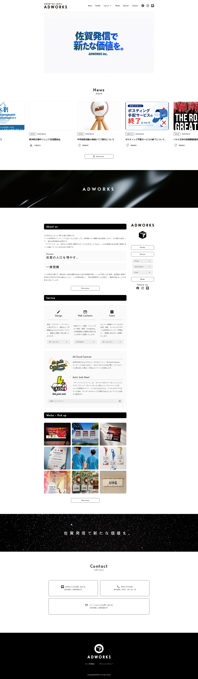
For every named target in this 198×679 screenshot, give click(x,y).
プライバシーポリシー (106, 664)
